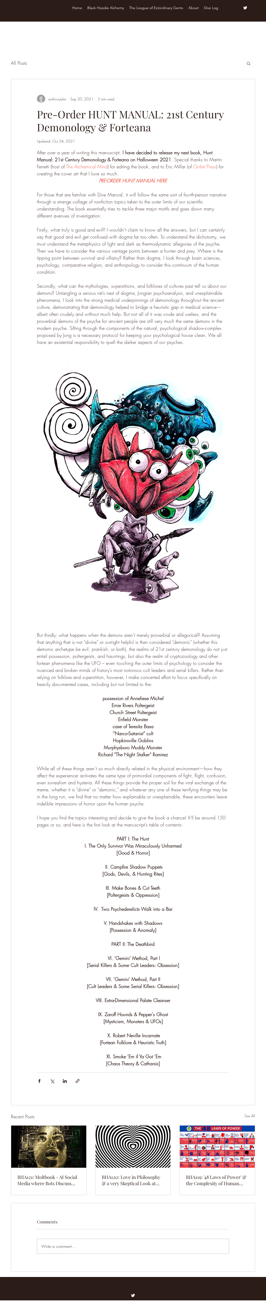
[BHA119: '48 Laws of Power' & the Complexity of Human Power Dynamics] (217, 1147)
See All (249, 1115)
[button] (248, 63)
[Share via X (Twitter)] (52, 1081)
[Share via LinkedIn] (64, 1081)
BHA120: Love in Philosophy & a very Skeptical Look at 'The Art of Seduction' (131, 1180)
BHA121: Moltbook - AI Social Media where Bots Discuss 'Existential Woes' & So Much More (47, 1180)
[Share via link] (77, 1081)
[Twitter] (245, 7)
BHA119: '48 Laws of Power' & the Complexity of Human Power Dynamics (216, 1180)
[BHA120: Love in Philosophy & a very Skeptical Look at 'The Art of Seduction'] (133, 1147)
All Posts (19, 63)
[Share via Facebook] (39, 1081)
